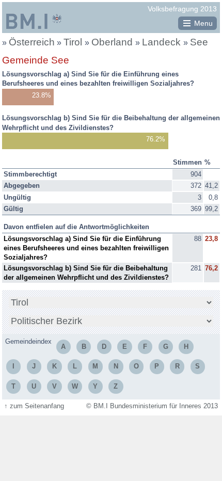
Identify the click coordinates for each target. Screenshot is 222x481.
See (199, 42)
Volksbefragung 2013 (182, 9)
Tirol (74, 42)
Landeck (162, 42)
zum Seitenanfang (34, 406)
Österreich (32, 42)
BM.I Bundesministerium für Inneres (34, 21)
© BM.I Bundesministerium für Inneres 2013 (152, 406)
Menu (203, 23)
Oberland (113, 42)
